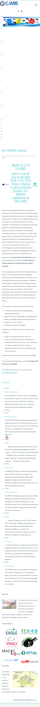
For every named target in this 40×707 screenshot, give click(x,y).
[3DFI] (11, 662)
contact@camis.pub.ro (9, 372)
